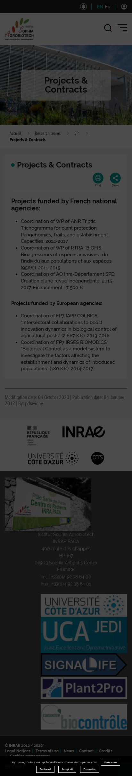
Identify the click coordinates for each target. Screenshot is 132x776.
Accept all (67, 769)
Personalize (89, 769)
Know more (110, 762)
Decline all (45, 769)
